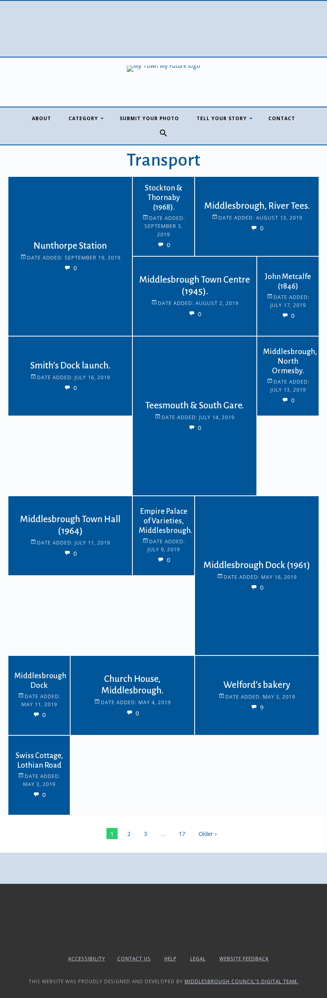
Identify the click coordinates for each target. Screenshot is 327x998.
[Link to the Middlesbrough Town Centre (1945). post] (153, 277)
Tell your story (222, 118)
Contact (281, 118)
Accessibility (86, 958)
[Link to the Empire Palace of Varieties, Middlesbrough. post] (153, 516)
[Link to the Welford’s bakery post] (215, 676)
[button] (163, 133)
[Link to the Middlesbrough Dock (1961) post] (215, 516)
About (41, 118)
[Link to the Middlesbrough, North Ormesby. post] (277, 356)
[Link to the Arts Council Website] (164, 939)
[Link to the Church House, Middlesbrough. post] (90, 676)
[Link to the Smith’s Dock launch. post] (28, 356)
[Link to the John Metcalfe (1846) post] (277, 277)
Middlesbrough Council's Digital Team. (241, 981)
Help (170, 958)
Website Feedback (244, 958)
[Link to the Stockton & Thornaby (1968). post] (153, 197)
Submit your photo (149, 118)
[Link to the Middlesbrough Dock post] (28, 676)
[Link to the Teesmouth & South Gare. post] (153, 356)
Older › (208, 834)
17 (182, 834)
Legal (198, 958)
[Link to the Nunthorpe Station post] (28, 197)
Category (83, 118)
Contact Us (134, 958)
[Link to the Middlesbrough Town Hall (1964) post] (28, 516)
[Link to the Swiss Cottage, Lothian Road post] (28, 756)
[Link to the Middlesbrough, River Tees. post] (215, 197)
